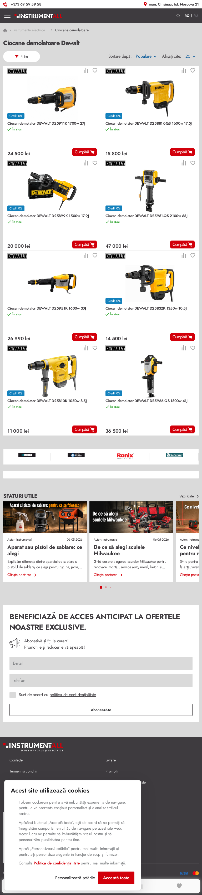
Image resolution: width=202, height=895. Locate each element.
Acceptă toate (116, 878)
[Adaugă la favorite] (95, 71)
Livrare (110, 760)
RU (196, 15)
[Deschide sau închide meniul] (7, 16)
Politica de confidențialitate (57, 863)
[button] (178, 16)
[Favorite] (179, 886)
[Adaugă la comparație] (85, 71)
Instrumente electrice (29, 30)
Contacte (16, 760)
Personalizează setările (75, 878)
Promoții (111, 771)
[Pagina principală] (38, 16)
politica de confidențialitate (72, 695)
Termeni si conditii (23, 771)
